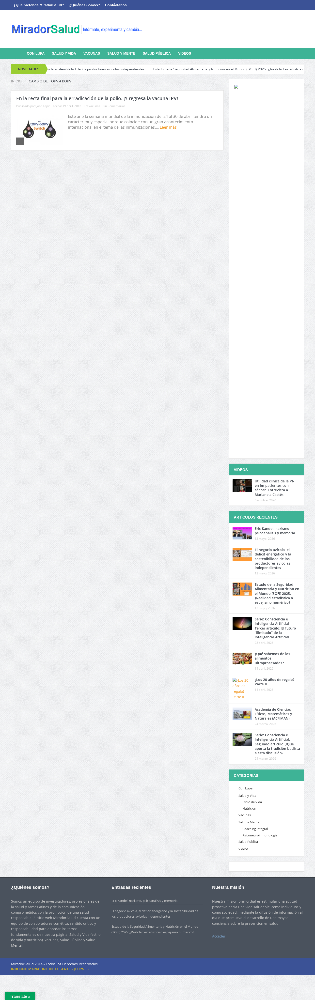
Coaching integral (255, 829)
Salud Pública (157, 53)
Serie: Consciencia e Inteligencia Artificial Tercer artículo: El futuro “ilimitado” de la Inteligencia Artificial (275, 628)
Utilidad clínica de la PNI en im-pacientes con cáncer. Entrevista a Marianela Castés (275, 488)
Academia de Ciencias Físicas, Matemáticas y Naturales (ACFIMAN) (273, 714)
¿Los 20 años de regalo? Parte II (274, 681)
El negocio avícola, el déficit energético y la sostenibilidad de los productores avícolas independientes (273, 558)
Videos (184, 53)
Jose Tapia (43, 106)
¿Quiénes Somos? (84, 5)
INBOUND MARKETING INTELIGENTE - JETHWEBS (51, 969)
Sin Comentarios (114, 106)
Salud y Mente (121, 53)
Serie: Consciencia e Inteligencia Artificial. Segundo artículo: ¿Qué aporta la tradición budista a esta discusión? (277, 744)
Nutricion (249, 808)
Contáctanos (116, 5)
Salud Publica (248, 841)
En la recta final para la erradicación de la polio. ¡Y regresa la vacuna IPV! (97, 98)
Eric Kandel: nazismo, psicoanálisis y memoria (275, 530)
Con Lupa (36, 53)
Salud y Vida (64, 53)
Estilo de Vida (252, 802)
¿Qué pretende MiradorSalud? (39, 5)
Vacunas (91, 53)
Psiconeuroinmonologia (259, 835)
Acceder (218, 936)
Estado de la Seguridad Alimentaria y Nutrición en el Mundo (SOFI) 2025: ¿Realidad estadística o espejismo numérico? (220, 69)
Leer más (169, 127)
